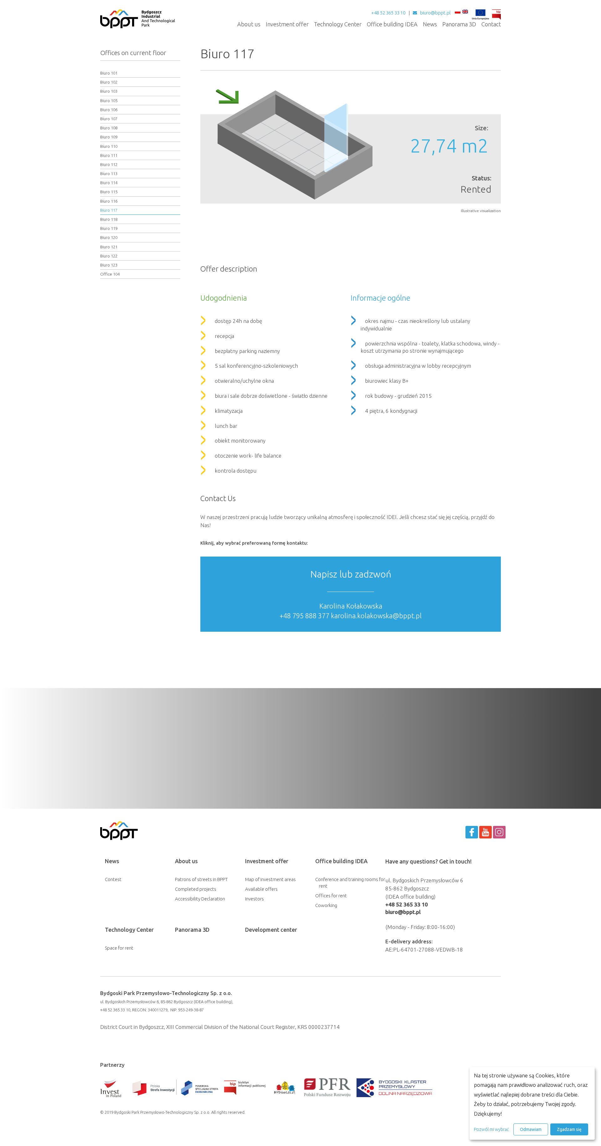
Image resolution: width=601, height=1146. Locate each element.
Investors (254, 898)
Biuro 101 (108, 73)
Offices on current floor (133, 52)
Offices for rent (331, 895)
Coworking (326, 905)
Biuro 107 (108, 119)
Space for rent (119, 948)
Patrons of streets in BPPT (201, 879)
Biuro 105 (108, 100)
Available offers (261, 889)
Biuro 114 (108, 182)
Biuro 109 (108, 137)
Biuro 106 (108, 109)
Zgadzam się (569, 1129)
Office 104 (110, 274)
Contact (491, 24)
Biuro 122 (108, 256)
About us (248, 24)
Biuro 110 (108, 146)
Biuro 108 (108, 128)
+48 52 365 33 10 (388, 12)
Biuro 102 (108, 82)
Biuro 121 (108, 247)
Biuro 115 (108, 191)
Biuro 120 (108, 237)
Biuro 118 (108, 219)
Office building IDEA (392, 24)
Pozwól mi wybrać (491, 1129)
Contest (113, 879)
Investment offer (287, 24)
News (430, 24)
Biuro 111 (108, 155)
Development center (271, 929)
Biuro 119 (108, 228)
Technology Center (338, 24)
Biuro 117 (108, 210)
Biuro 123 (108, 265)
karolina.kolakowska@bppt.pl (376, 616)
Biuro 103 (108, 91)
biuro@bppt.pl (435, 12)
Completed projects (195, 889)
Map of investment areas (270, 879)
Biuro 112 (108, 164)
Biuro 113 (108, 173)
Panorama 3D (459, 24)
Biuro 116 (108, 201)
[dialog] (532, 1103)
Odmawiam (531, 1129)
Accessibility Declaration (200, 898)
